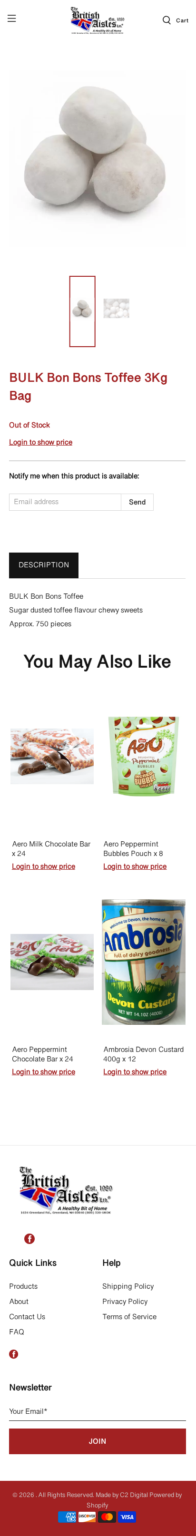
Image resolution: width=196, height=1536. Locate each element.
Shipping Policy (128, 1287)
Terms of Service (129, 1317)
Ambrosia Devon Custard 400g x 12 (143, 1055)
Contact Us (27, 1317)
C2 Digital (134, 1495)
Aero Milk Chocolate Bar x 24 (51, 849)
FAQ (16, 1332)
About (19, 1302)
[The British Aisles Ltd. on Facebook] (29, 1242)
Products (23, 1287)
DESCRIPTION (44, 565)
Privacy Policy (124, 1302)
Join (97, 1442)
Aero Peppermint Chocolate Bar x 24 (42, 1055)
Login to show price (40, 442)
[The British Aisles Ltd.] (98, 20)
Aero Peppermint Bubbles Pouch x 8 (133, 849)
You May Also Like (97, 663)
